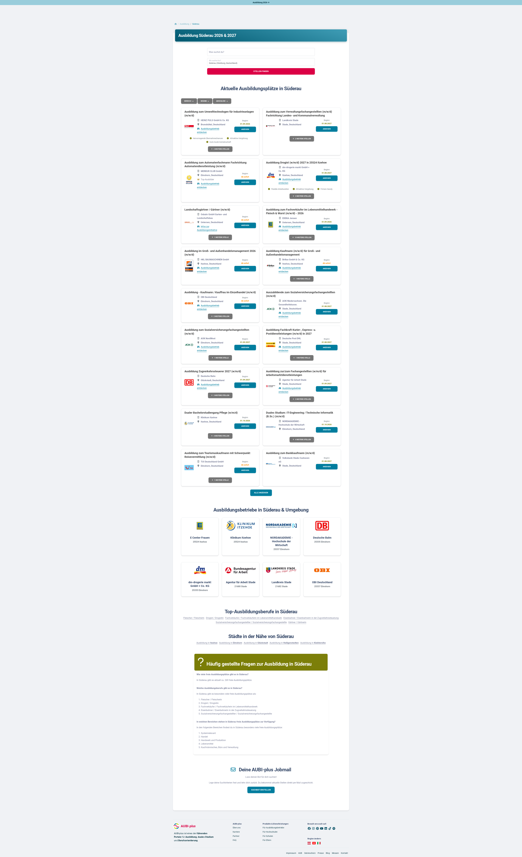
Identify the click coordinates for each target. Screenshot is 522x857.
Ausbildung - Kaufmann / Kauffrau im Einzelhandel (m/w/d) (220, 292)
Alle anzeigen (261, 493)
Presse (321, 853)
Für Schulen (268, 836)
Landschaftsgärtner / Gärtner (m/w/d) (207, 209)
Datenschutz (310, 853)
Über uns (236, 828)
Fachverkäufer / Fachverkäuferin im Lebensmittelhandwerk (253, 618)
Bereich (188, 101)
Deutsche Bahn (322, 537)
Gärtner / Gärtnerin (297, 622)
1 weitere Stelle (221, 237)
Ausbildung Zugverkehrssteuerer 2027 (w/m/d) (212, 371)
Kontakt (344, 853)
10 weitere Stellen (303, 237)
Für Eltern (267, 840)
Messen (335, 853)
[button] (245, 129)
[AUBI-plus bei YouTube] (321, 828)
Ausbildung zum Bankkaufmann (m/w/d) (290, 453)
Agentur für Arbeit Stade (240, 582)
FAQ (234, 840)
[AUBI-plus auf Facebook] (309, 828)
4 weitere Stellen (221, 436)
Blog (328, 853)
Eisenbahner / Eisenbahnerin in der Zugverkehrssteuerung (311, 618)
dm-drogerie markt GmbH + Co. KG (199, 584)
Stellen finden (261, 71)
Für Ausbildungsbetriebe (273, 828)
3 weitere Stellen (303, 196)
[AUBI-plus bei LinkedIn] (325, 828)
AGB (300, 853)
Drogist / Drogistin (215, 618)
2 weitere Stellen (221, 149)
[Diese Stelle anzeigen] (189, 126)
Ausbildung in (206, 643)
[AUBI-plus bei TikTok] (330, 828)
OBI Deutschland (322, 582)
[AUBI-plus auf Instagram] (313, 828)
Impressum (291, 853)
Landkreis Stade (281, 582)
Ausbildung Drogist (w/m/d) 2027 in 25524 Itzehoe (296, 162)
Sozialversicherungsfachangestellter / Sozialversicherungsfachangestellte (251, 622)
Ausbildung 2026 (260, 2)
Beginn (204, 101)
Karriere (236, 832)
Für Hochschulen (270, 832)
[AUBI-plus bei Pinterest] (317, 828)
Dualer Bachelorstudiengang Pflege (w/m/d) (211, 412)
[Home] (176, 24)
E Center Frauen (200, 537)
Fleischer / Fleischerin (193, 618)
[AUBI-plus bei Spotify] (334, 828)
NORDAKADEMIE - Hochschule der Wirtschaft (281, 541)
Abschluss (221, 101)
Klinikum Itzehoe (240, 537)
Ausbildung (184, 24)
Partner (236, 836)
